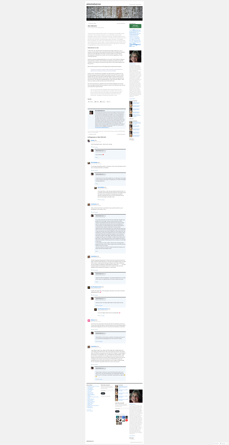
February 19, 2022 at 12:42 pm (101, 300)
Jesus (140, 40)
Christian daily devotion (134, 34)
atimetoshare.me (93, 4)
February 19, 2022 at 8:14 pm (96, 321)
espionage (116, 131)
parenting (135, 42)
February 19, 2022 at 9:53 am (96, 288)
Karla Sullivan (89, 406)
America (97, 131)
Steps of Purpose (90, 393)
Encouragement (137, 37)
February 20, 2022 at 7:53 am (102, 310)
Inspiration (136, 40)
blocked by (136, 26)
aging (133, 29)
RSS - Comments (90, 410)
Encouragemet (132, 38)
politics (100, 131)
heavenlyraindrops (136, 105)
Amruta (92, 140)
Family (138, 38)
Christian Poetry (136, 36)
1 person (96, 170)
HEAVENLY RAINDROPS (91, 394)
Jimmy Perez (89, 391)
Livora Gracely (89, 390)
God (132, 39)
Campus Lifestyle (90, 392)
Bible (140, 33)
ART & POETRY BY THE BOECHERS (134, 33)
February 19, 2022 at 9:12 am (100, 275)
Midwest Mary (89, 404)
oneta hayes (94, 204)
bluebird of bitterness (91, 401)
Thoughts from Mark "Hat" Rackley (93, 386)
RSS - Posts (89, 409)
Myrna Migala (94, 162)
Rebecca (93, 319)
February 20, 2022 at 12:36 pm (101, 369)
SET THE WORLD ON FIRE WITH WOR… (123, 387)
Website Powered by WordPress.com (136, 442)
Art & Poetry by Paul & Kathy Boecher (135, 31)
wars (88, 132)
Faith (136, 38)
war (102, 131)
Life (132, 42)
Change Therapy (90, 403)
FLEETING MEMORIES (121, 23)
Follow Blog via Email (105, 385)
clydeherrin (89, 395)
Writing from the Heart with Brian (93, 405)
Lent (130, 42)
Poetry (138, 42)
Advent (131, 29)
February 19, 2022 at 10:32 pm (96, 347)
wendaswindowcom (122, 386)
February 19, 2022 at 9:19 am (100, 217)
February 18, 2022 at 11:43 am (96, 141)
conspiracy (112, 131)
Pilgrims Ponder (90, 400)
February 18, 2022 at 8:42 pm (96, 257)
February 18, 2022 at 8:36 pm (96, 205)
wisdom (133, 46)
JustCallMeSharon (90, 389)
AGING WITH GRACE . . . (136, 103)
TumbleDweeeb (90, 388)
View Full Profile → (132, 98)
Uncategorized (135, 45)
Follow (103, 393)
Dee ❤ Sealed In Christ (96, 286)
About (89, 19)
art (131, 31)
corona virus (132, 37)
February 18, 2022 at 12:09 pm (96, 163)
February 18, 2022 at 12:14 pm (100, 175)
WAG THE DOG (92, 26)
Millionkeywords (90, 407)
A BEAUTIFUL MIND (92, 23)
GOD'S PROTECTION (122, 131)
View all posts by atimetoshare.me (102, 127)
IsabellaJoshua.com (90, 402)
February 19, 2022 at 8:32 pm (100, 334)
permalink (96, 132)
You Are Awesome (90, 387)
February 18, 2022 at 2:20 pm (102, 188)
